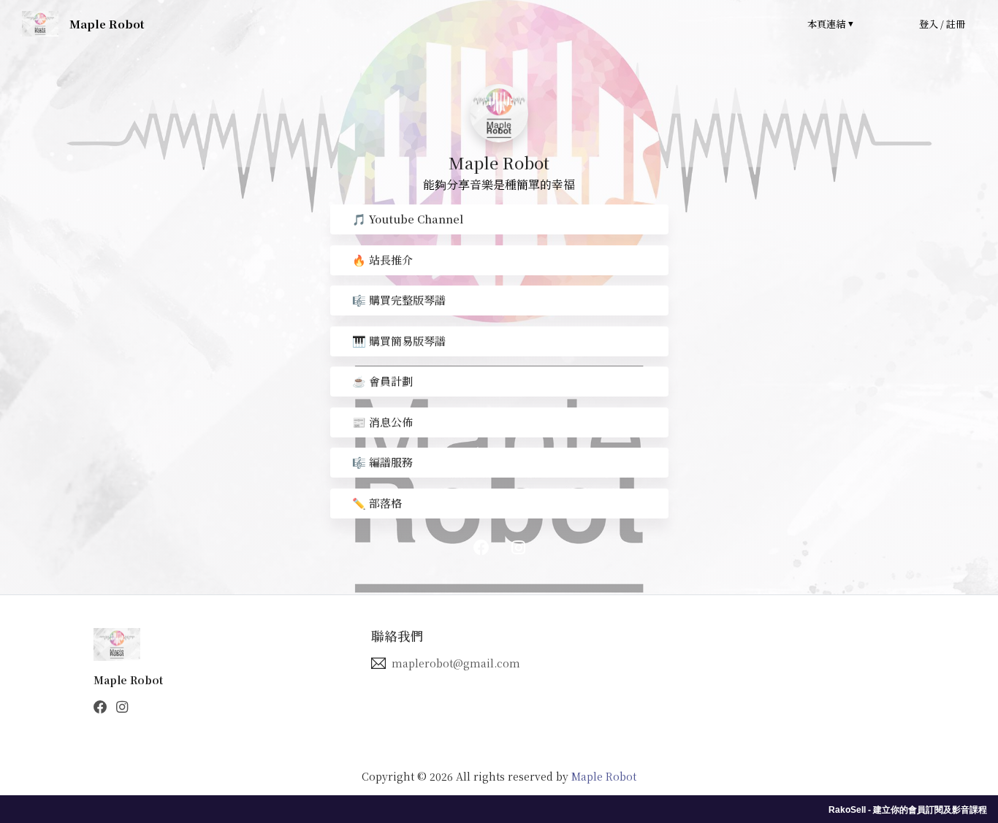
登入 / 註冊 (942, 24)
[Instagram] (122, 706)
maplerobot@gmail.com (456, 663)
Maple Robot (603, 776)
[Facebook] (100, 706)
